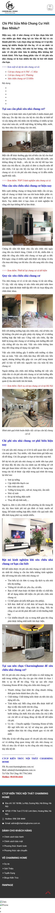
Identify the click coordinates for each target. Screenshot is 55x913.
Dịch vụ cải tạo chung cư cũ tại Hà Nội (35, 386)
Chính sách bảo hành (14, 837)
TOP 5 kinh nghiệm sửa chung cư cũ (34, 180)
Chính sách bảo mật (13, 841)
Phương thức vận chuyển (15, 850)
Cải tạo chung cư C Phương (20, 75)
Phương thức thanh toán (15, 846)
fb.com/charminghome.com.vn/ (20, 766)
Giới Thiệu (8, 868)
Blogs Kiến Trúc (11, 877)
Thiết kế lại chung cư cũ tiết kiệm (32, 270)
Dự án (7, 864)
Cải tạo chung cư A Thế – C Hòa (23, 72)
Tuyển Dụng (9, 873)
